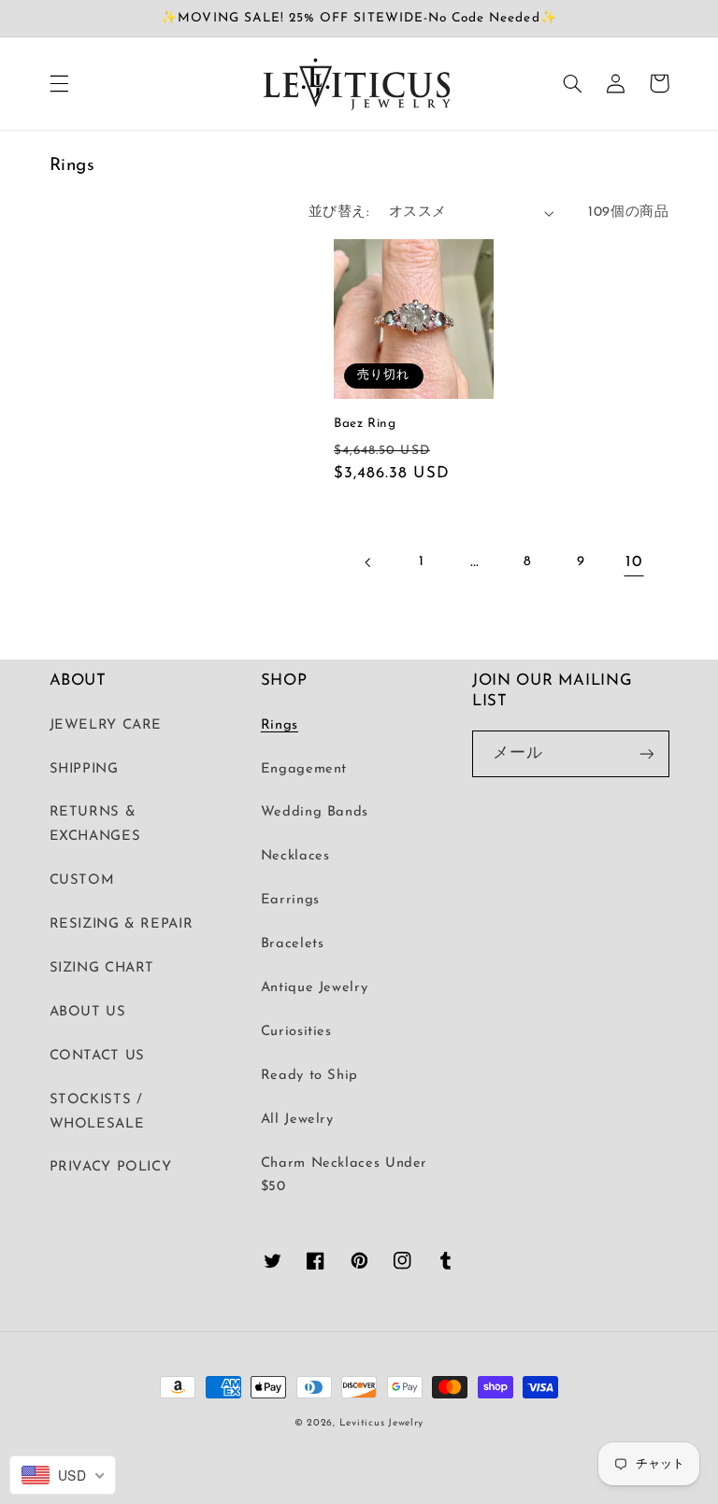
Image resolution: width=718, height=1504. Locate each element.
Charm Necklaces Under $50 (344, 1175)
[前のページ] (368, 562)
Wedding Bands (314, 812)
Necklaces (295, 856)
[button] (58, 83)
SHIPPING (84, 769)
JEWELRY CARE (106, 725)
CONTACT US (97, 1056)
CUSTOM (82, 880)
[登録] (646, 753)
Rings (279, 725)
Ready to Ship (309, 1076)
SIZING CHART (102, 968)
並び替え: (339, 213)
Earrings (290, 900)
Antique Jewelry (314, 988)
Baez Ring (365, 424)
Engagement (304, 769)
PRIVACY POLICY (111, 1167)
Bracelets (292, 944)
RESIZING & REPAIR (122, 924)
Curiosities (296, 1032)
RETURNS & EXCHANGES (95, 824)
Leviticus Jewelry (381, 1423)
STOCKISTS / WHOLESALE (97, 1112)
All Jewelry (297, 1120)
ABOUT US (88, 1012)
